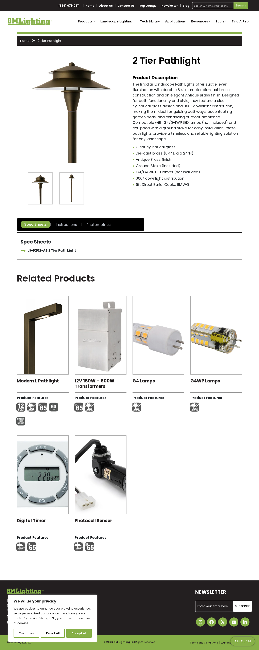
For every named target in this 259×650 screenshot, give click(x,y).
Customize (26, 633)
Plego (26, 642)
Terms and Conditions (204, 642)
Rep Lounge (148, 6)
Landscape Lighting (116, 21)
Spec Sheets (35, 224)
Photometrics (98, 224)
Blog (186, 6)
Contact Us (126, 6)
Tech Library (150, 21)
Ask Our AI (243, 641)
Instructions (66, 224)
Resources (199, 21)
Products (85, 21)
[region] (52, 618)
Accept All (79, 633)
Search (241, 5)
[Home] (30, 21)
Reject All (53, 633)
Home (90, 6)
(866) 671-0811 (68, 6)
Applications (175, 21)
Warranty (226, 642)
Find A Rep (240, 21)
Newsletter (169, 6)
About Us (106, 6)
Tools (219, 21)
